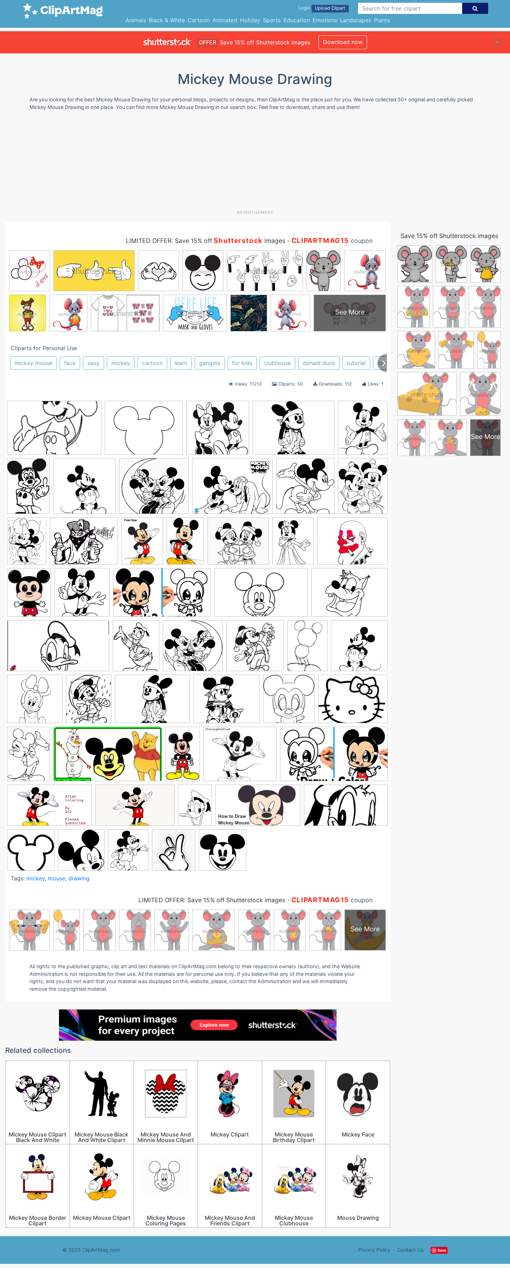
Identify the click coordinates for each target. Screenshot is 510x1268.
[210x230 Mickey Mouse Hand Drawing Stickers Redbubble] (173, 853)
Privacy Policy (374, 1250)
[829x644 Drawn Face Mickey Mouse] (353, 702)
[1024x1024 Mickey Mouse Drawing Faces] (30, 853)
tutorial (356, 363)
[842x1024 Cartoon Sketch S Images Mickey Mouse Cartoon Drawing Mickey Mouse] (88, 702)
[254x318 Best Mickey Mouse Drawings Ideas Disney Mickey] (29, 595)
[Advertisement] (255, 162)
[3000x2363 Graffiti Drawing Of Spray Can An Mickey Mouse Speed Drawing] (84, 544)
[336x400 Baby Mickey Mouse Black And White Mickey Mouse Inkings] (363, 430)
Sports (272, 20)
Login (304, 7)
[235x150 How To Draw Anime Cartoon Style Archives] (54, 431)
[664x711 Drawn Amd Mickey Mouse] (288, 702)
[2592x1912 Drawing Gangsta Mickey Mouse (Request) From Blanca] (152, 702)
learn (181, 363)
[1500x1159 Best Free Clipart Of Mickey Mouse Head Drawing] (143, 431)
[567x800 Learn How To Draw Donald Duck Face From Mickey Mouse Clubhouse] (195, 808)
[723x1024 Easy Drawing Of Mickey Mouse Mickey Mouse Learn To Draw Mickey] (28, 757)
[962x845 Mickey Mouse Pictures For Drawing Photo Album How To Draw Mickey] (238, 544)
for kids (242, 363)
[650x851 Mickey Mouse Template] (293, 544)
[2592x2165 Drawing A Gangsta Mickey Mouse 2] (226, 702)
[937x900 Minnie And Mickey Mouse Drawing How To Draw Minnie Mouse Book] (192, 648)
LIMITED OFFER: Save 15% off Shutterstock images (211, 900)
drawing (79, 878)
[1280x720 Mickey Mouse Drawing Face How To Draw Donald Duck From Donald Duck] (58, 649)
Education (296, 20)
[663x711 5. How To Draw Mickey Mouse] (305, 489)
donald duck (319, 363)
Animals (136, 20)
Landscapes (355, 20)
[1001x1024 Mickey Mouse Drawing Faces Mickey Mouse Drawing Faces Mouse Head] (81, 853)
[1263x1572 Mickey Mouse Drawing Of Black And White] (136, 648)
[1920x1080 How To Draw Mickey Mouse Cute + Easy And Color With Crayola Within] (162, 595)
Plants (382, 20)
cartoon (152, 363)
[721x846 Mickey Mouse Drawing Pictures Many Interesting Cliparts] (128, 853)
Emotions (325, 20)
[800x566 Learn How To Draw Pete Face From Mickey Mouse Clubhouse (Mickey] (350, 595)
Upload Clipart (330, 8)
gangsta (209, 363)
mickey (120, 363)
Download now (343, 42)
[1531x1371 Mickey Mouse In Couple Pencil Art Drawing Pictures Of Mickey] (153, 489)
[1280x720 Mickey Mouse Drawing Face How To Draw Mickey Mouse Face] (258, 808)
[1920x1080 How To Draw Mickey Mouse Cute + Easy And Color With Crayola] (334, 757)
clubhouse (277, 363)
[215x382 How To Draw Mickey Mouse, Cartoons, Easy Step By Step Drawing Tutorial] (182, 757)
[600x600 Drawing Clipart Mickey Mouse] (82, 595)
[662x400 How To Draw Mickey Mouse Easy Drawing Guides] (135, 808)
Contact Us (410, 1250)
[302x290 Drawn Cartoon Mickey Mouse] (218, 431)
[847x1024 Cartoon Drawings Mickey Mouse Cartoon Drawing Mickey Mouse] (363, 488)
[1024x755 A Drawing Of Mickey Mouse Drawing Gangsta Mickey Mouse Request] (293, 431)
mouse (56, 878)
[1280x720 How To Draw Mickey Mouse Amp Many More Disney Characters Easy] (108, 757)
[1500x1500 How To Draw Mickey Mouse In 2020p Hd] (84, 489)
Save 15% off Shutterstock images (449, 235)
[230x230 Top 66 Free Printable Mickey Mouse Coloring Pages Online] (255, 648)
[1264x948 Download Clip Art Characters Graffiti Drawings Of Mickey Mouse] (352, 544)
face (70, 363)
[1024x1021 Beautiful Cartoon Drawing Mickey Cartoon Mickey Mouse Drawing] (34, 702)
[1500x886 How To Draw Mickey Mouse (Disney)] (261, 595)
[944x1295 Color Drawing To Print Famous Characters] (26, 544)
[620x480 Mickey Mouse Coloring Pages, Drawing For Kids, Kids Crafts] (232, 489)
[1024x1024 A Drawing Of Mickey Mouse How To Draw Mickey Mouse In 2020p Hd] (359, 648)
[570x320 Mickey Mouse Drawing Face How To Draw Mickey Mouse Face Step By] (346, 808)
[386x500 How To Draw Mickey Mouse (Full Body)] (142, 544)
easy (93, 363)
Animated (224, 20)
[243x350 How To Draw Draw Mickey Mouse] (185, 544)
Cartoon (199, 20)
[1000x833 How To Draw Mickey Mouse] (240, 757)
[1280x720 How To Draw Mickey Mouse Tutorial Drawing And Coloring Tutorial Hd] (49, 808)
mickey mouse (33, 363)
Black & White (167, 20)
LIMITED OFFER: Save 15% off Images (205, 240)
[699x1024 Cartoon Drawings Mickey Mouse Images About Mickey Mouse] (28, 489)
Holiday (250, 20)
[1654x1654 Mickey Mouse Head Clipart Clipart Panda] (222, 853)
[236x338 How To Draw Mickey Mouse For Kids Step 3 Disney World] (307, 648)
